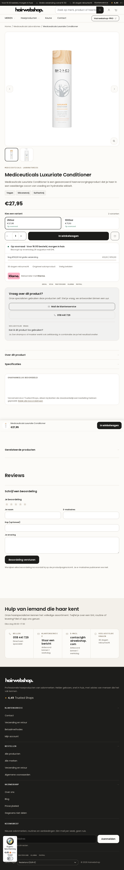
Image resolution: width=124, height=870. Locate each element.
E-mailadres (69, 509)
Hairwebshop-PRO (103, 18)
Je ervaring (10, 535)
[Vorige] (9, 89)
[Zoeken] (100, 10)
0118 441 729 (63, 315)
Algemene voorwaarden (17, 774)
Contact (9, 715)
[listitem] (11, 154)
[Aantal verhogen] (22, 236)
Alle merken (11, 760)
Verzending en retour (16, 722)
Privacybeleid (12, 806)
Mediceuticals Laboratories (27, 26)
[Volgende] (114, 89)
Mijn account (12, 736)
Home (8, 26)
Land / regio (10, 862)
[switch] (10, 858)
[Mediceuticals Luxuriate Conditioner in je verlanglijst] (115, 236)
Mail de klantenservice (63, 306)
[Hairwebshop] (29, 10)
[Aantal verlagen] (8, 236)
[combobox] (79, 10)
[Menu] (15, 838)
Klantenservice (101, 2)
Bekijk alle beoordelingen (30, 401)
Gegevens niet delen (16, 812)
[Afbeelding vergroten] (114, 141)
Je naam (9, 509)
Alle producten (12, 753)
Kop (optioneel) (12, 522)
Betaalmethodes (14, 729)
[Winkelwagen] (116, 10)
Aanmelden (108, 838)
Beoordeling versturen (22, 559)
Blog (7, 799)
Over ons (9, 792)
